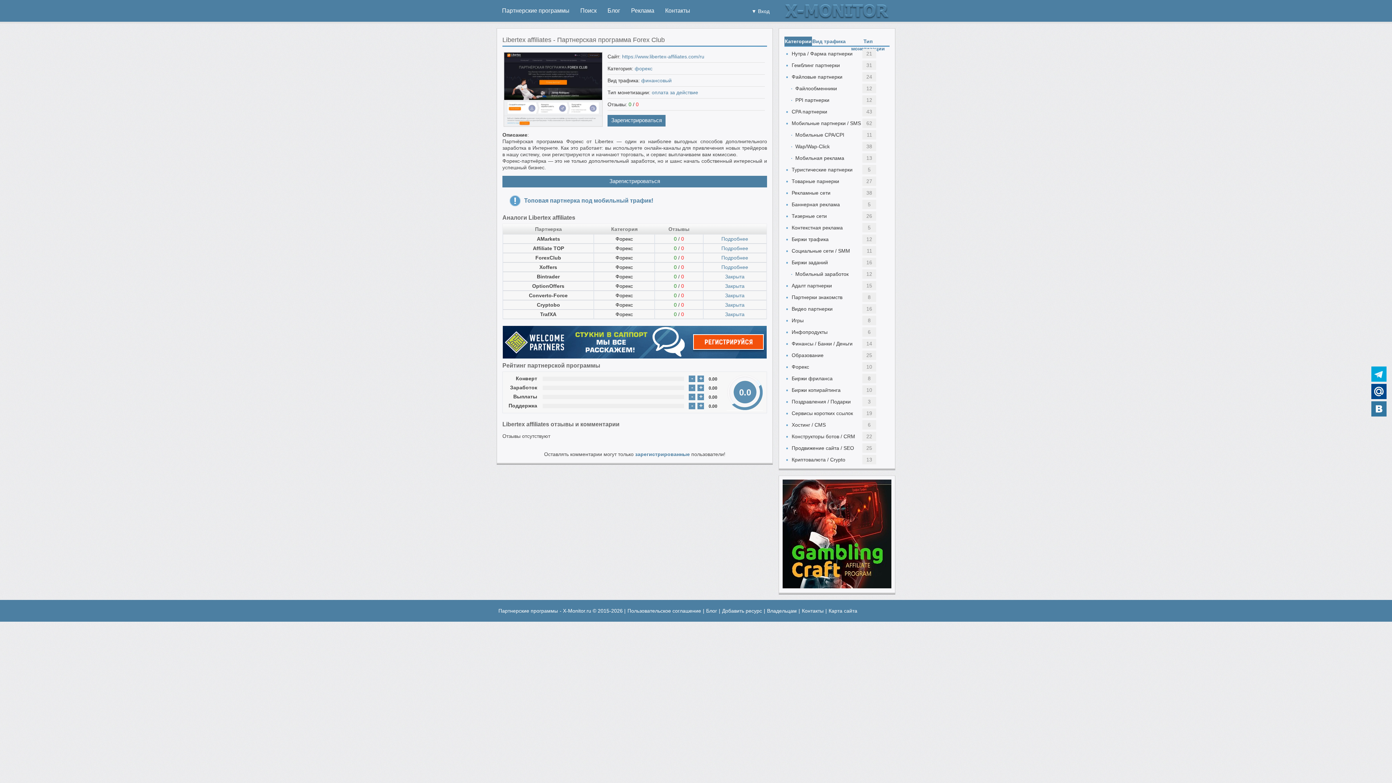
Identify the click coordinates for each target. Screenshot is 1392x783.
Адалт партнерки (812, 286)
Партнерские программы (535, 11)
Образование (808, 355)
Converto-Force (548, 295)
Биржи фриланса (812, 378)
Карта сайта (843, 611)
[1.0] (557, 379)
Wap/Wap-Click (812, 146)
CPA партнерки (809, 112)
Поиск (588, 11)
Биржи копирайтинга (816, 390)
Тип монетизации (868, 42)
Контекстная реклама (817, 228)
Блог (614, 11)
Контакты (677, 11)
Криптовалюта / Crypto (818, 460)
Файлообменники (816, 88)
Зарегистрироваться (636, 120)
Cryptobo (548, 305)
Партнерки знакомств (817, 297)
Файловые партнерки (817, 77)
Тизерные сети (809, 216)
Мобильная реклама (819, 158)
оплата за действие (675, 92)
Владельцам (782, 611)
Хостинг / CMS (809, 425)
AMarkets (548, 239)
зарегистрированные (662, 454)
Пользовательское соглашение (664, 611)
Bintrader (548, 276)
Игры (798, 320)
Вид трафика (829, 41)
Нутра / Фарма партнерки (822, 54)
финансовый (656, 80)
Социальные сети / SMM (821, 251)
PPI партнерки (812, 100)
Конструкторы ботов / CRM (823, 436)
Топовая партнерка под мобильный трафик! (588, 201)
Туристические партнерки (822, 170)
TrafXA (548, 314)
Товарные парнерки (815, 181)
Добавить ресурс (742, 611)
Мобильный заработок (822, 274)
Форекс (624, 239)
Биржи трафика (810, 239)
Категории (798, 41)
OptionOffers (548, 286)
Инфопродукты (810, 332)
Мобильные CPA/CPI (819, 135)
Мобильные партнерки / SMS (826, 123)
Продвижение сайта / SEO (823, 448)
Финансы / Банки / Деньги (822, 344)
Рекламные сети (811, 193)
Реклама (642, 11)
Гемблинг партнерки (816, 65)
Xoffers (548, 267)
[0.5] (550, 379)
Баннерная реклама (816, 204)
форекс (643, 68)
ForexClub (548, 258)
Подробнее (734, 239)
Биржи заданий (810, 262)
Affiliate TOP (548, 248)
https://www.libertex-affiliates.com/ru (663, 56)
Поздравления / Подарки (821, 402)
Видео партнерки (812, 309)
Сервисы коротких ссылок (822, 413)
